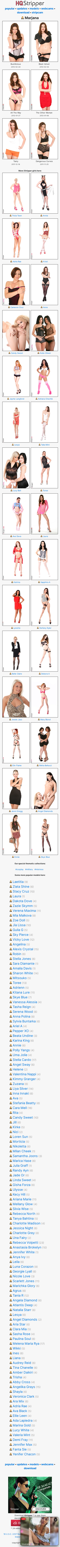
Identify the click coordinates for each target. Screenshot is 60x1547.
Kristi (45, 261)
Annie (45, 215)
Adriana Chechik (45, 399)
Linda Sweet (22, 1180)
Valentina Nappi (24, 1074)
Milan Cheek (22, 1151)
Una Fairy (20, 1238)
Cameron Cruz (16, 307)
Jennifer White (24, 1252)
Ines (16, 1353)
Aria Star (19, 1324)
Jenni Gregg (17, 811)
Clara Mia (20, 1329)
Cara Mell (20, 1108)
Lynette (17, 628)
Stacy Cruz (21, 891)
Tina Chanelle (23, 1367)
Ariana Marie (22, 1199)
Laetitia (18, 882)
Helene (18, 1069)
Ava (15, 1098)
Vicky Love (21, 939)
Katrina (17, 582)
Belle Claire (17, 674)
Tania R (18, 1295)
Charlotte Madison (26, 1223)
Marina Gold (22, 1425)
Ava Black (20, 1411)
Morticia (19, 1141)
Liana (17, 1358)
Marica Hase (22, 1161)
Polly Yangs (21, 1050)
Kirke (16, 1127)
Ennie (17, 857)
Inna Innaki (21, 1093)
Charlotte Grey (24, 1233)
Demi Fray (20, 1440)
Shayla (18, 1392)
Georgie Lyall (22, 1271)
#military (29, 869)
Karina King (21, 1040)
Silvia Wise (21, 1209)
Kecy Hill (19, 1194)
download (23, 12)
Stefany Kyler (45, 628)
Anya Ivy (19, 1257)
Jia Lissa (19, 925)
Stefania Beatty (24, 1103)
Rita (15, 1113)
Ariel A (17, 1026)
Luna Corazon (23, 1266)
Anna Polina (21, 1016)
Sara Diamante (24, 963)
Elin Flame (17, 765)
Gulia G (18, 930)
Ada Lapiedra (22, 1420)
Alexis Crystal (23, 949)
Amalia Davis (22, 968)
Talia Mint (45, 445)
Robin (17, 954)
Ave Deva (17, 536)
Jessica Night (23, 1228)
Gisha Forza (21, 1185)
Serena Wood (23, 1012)
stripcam (37, 12)
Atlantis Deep (23, 1305)
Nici (15, 1132)
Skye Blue (45, 857)
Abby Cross (21, 1382)
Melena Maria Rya (26, 1343)
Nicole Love (21, 1276)
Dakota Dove (22, 901)
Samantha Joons (25, 1156)
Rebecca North (24, 1214)
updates (22, 8)
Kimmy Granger (24, 1079)
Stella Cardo (22, 1060)
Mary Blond (45, 719)
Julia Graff (20, 1165)
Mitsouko (20, 978)
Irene (45, 307)
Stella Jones (22, 959)
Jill (15, 1122)
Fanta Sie (20, 1449)
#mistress (39, 869)
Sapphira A (45, 582)
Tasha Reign (22, 1007)
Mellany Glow (23, 1204)
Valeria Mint (21, 1435)
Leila (16, 1262)
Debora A (45, 674)
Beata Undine (23, 1036)
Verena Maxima (24, 910)
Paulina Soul (22, 1339)
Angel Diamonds (45, 811)
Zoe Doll (19, 920)
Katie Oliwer (45, 353)
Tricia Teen (17, 215)
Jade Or (19, 1175)
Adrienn (18, 987)
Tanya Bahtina (23, 1218)
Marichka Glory (24, 1286)
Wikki (17, 1348)
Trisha (17, 1377)
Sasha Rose (21, 1334)
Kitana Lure (21, 992)
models (34, 8)
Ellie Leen (20, 1416)
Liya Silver (20, 1088)
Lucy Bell (17, 490)
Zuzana (18, 1084)
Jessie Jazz (17, 719)
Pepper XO (21, 1031)
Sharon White (23, 973)
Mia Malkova (22, 915)
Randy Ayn (21, 1170)
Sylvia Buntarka (24, 1021)
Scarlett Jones (23, 1281)
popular (10, 8)
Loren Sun (20, 1137)
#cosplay (19, 869)
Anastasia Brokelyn (27, 1247)
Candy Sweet (17, 353)
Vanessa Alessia (25, 1002)
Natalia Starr (22, 1310)
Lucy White (21, 1430)
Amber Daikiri (23, 1372)
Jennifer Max (22, 1444)
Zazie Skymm (23, 906)
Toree (45, 490)
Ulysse (18, 1189)
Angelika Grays (24, 1387)
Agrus (17, 1290)
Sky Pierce (21, 935)
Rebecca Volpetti (25, 1242)
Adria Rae (17, 261)
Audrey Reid (22, 1363)
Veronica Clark (23, 1396)
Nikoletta (19, 1146)
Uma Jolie (20, 1055)
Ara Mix (18, 1401)
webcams (47, 8)
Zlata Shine (21, 886)
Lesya (17, 445)
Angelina (19, 944)
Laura (45, 536)
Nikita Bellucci (45, 765)
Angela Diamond (25, 1300)
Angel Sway (21, 1064)
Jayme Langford (17, 399)
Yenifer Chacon (24, 1454)
